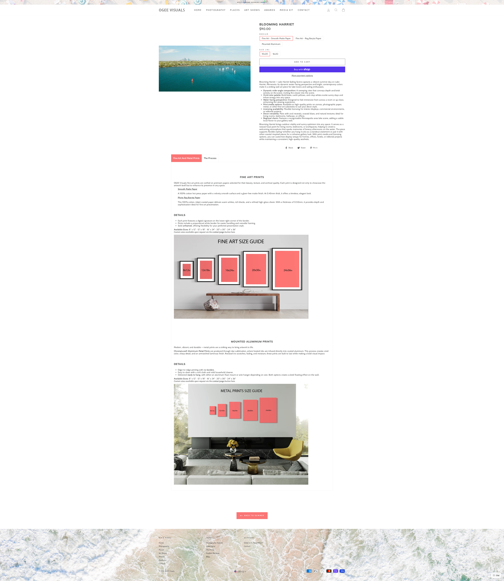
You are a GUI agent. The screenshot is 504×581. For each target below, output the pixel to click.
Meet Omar (210, 546)
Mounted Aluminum (271, 44)
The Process (210, 158)
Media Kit (286, 10)
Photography (216, 10)
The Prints (210, 550)
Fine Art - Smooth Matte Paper (276, 38)
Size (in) (264, 50)
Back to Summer (254, 515)
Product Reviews (213, 553)
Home (198, 10)
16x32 (275, 54)
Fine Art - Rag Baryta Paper (308, 38)
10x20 (265, 54)
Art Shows (252, 10)
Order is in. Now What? (253, 543)
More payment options (302, 75)
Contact (304, 10)
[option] (252, 2)
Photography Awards (214, 543)
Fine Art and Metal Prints (186, 158)
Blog (208, 557)
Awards (269, 10)
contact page (218, 232)
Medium (264, 34)
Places (235, 10)
